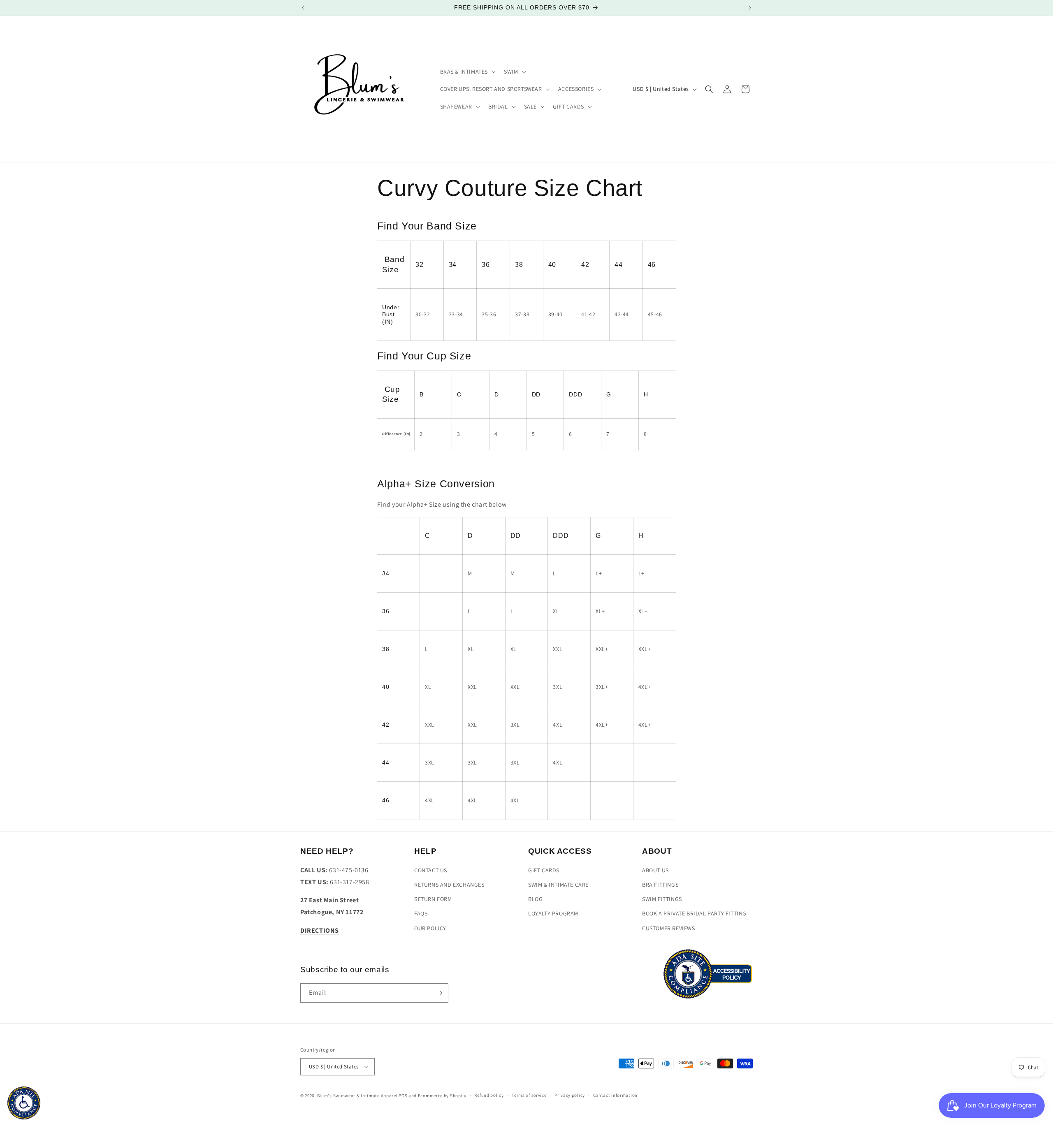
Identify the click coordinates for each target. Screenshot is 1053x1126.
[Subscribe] (439, 993)
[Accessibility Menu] (24, 1103)
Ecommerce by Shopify (442, 1095)
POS (403, 1095)
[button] (467, 71)
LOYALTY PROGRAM (553, 913)
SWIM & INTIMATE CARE (558, 884)
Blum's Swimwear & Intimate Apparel (357, 1095)
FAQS (420, 913)
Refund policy (488, 1095)
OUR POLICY (430, 928)
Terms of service (529, 1095)
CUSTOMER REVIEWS (668, 928)
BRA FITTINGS (660, 884)
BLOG (535, 899)
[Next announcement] (750, 8)
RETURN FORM (433, 899)
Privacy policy (569, 1095)
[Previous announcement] (303, 8)
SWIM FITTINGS (662, 899)
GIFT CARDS (543, 870)
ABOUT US (655, 870)
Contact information (615, 1095)
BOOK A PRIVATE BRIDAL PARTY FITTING (694, 913)
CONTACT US (430, 870)
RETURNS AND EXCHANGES (449, 884)
